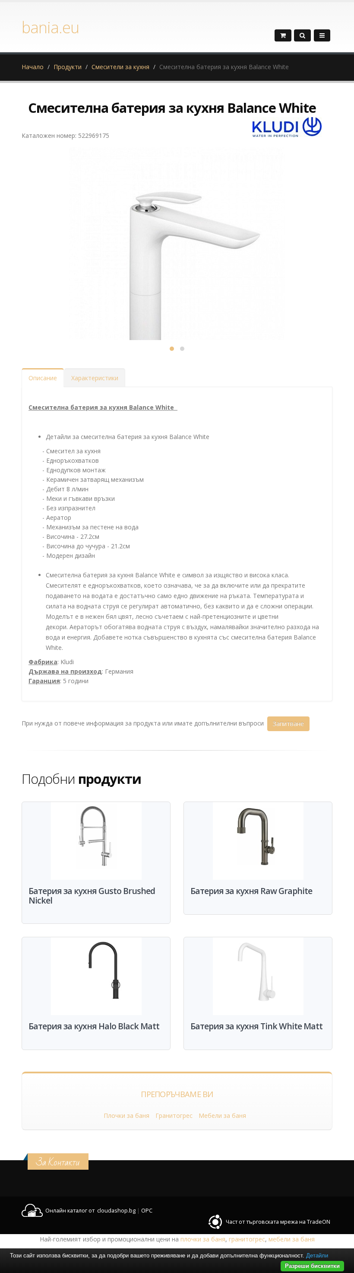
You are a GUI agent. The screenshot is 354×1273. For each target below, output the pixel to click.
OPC (146, 1210)
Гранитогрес (174, 1115)
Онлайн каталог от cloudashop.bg (90, 1210)
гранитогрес (247, 1239)
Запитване (288, 723)
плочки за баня (202, 1239)
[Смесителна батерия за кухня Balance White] (177, 255)
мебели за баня (292, 1239)
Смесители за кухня (120, 67)
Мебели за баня (222, 1115)
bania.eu (50, 27)
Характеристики (94, 378)
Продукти (68, 67)
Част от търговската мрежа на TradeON (278, 1221)
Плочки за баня (126, 1115)
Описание (42, 378)
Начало (33, 67)
